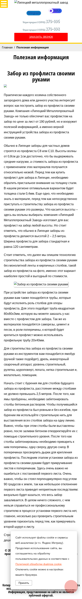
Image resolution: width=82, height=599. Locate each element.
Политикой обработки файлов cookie (38, 564)
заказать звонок (41, 37)
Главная (7, 47)
